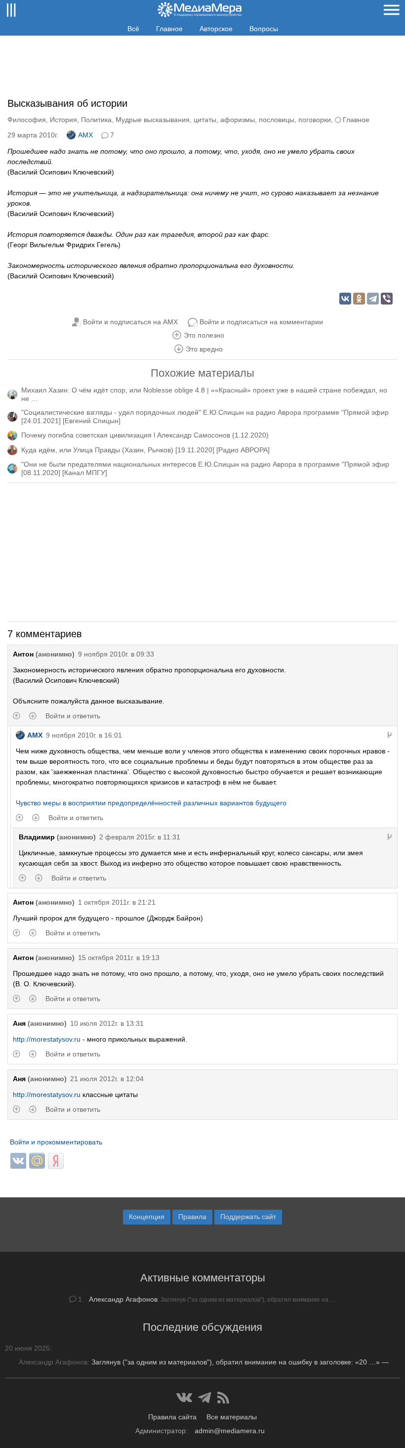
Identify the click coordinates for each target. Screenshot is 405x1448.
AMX (85, 135)
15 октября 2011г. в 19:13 (119, 958)
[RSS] (223, 1397)
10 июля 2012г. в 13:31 (107, 1023)
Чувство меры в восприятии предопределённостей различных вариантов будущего (151, 803)
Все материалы (231, 1417)
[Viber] (387, 299)
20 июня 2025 (27, 1348)
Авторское (216, 29)
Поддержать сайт (248, 1217)
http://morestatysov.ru (47, 1039)
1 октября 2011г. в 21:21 (117, 902)
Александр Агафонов (123, 1299)
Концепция (146, 1217)
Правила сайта (172, 1417)
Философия (26, 120)
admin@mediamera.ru (230, 1431)
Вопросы (263, 29)
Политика (96, 120)
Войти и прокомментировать (56, 1142)
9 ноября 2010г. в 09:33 (116, 654)
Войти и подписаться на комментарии (261, 322)
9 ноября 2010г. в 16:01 (84, 735)
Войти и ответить (72, 716)
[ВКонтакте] (345, 299)
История (63, 120)
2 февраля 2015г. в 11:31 (139, 837)
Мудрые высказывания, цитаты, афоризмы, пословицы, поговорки (223, 120)
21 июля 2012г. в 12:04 (107, 1079)
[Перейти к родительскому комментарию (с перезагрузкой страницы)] (389, 735)
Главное (169, 29)
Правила (192, 1217)
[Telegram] (373, 299)
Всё (133, 29)
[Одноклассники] (359, 299)
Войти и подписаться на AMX (130, 322)
